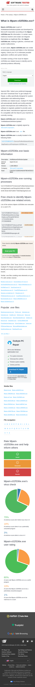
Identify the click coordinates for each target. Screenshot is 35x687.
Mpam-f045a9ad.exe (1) (25, 284)
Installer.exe (12, 315)
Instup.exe (28, 323)
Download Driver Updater (8, 654)
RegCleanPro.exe (17, 329)
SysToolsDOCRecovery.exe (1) (9, 284)
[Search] (32, 9)
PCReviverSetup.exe (6, 326)
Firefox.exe (18, 312)
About (29, 665)
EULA (20, 83)
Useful (17, 457)
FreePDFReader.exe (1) (20, 290)
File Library (9, 14)
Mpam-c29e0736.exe (9, 411)
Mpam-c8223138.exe (9, 400)
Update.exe (29, 317)
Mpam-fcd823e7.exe (21, 404)
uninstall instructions (16, 83)
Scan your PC (10, 251)
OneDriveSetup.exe (6, 329)
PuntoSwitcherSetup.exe (7, 323)
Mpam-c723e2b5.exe (9, 407)
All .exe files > (5, 334)
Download (17, 80)
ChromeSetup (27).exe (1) (21, 281)
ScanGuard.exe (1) (16, 287)
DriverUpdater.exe (20, 323)
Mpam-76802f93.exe (9, 393)
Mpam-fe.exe (7, 390)
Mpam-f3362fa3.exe (9, 404)
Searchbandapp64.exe (19, 317)
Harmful (17, 474)
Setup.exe (27, 315)
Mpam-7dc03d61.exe (18, 397)
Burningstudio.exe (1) (6, 298)
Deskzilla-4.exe (12, 320)
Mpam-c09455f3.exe (22, 407)
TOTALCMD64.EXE (22, 320)
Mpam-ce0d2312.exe (18, 390)
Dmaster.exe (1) (19, 293)
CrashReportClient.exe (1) (23, 296)
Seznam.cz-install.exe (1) (7, 293)
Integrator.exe (25, 312)
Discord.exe (4, 320)
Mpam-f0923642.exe (21, 393)
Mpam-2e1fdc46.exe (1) (7, 301)
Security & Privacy (23, 652)
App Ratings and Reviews (25, 650)
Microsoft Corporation (7, 127)
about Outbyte (11, 83)
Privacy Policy (24, 83)
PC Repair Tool (6, 650)
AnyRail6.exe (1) (5, 287)
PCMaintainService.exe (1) (8, 296)
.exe (21, 131)
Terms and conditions (21, 665)
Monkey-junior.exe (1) (7, 281)
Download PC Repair (16, 369)
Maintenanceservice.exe (7, 312)
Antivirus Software (6, 652)
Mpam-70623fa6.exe (22, 411)
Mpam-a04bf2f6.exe (21, 400)
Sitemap (4, 665)
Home (3, 14)
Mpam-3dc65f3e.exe (9, 414)
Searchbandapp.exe (6, 317)
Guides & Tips (5, 656)
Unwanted (17, 465)
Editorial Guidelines (20, 667)
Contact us (11, 667)
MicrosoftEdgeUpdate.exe (20, 326)
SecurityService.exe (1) (7, 290)
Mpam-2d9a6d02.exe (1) (20, 298)
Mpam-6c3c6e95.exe (21, 414)
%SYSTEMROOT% (8, 141)
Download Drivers (23, 656)
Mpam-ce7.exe (8, 397)
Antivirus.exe (20, 315)
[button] (17, 9)
